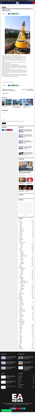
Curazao (21, 232)
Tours (20, 317)
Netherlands (22, 263)
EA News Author (4, 11)
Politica (21, 303)
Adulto (20, 343)
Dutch (19, 267)
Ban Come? (20, 346)
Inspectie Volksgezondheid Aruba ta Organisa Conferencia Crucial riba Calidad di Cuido (28, 130)
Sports (21, 248)
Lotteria (21, 308)
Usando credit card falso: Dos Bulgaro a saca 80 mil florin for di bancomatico (10, 376)
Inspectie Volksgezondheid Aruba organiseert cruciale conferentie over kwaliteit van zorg (28, 135)
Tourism (21, 249)
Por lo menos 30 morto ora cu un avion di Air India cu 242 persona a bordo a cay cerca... (11, 381)
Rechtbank (21, 273)
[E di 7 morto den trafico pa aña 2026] (29, 187)
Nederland (21, 289)
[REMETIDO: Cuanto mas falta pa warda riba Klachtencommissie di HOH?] (26, 166)
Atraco (21, 338)
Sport (20, 274)
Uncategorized (21, 348)
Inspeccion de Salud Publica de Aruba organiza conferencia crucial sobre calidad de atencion (28, 147)
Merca (20, 331)
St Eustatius (21, 238)
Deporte (20, 294)
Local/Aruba (21, 242)
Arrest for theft (4, 106)
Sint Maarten (22, 259)
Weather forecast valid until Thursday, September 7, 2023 (17, 107)
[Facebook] (11, 408)
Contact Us (13, 0)
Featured (20, 293)
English (3, 7)
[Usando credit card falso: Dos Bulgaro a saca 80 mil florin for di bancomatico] (3, 377)
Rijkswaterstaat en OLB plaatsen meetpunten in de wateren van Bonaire (8, 90)
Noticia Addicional (22, 309)
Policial (21, 302)
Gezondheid (22, 269)
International (21, 277)
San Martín (21, 234)
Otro (20, 333)
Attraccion (21, 318)
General (21, 312)
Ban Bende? (20, 347)
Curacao (21, 257)
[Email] (22, 408)
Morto (19, 341)
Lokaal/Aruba (21, 268)
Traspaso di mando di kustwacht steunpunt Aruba (27, 90)
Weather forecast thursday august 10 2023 (27, 107)
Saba (21, 287)
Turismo (21, 227)
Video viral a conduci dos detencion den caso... (22, 191)
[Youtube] (20, 408)
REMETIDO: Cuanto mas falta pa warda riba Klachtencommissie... (25, 172)
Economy (21, 244)
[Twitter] (13, 408)
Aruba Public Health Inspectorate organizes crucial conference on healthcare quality (28, 141)
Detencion (21, 337)
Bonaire (5, 7)
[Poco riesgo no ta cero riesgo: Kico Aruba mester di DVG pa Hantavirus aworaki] (22, 180)
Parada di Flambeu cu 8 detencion (11, 386)
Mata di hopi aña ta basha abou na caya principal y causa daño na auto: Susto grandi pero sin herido (28, 153)
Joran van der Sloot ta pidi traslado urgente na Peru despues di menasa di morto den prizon (29, 357)
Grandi (21, 342)
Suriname (21, 332)
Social (20, 224)
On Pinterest (21, 199)
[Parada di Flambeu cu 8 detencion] (3, 387)
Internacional (21, 228)
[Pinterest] (17, 408)
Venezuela (21, 229)
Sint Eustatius (22, 262)
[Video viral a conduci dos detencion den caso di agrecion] (22, 187)
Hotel (20, 313)
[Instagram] (15, 408)
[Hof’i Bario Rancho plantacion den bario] (29, 180)
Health (21, 243)
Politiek (21, 292)
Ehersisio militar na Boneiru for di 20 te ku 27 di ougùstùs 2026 (29, 362)
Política (21, 237)
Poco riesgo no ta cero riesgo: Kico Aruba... (22, 183)
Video (19, 379)
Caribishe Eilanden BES (23, 282)
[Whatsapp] (24, 408)
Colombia (21, 253)
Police (20, 264)
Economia (21, 307)
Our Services (9, 0)
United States (22, 254)
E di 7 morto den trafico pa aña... (29, 191)
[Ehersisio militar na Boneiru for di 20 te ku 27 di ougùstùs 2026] (20, 362)
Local (19, 299)
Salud (20, 223)
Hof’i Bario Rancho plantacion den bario (29, 183)
